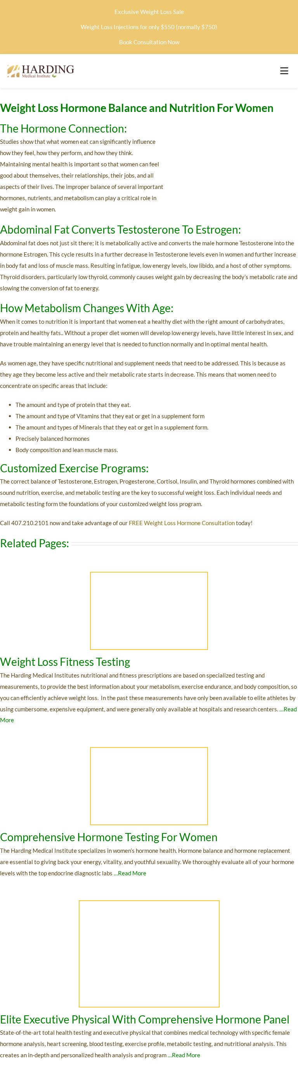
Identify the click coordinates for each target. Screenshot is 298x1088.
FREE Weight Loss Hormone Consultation (182, 522)
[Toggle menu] (284, 71)
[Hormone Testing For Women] (149, 750)
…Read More (130, 873)
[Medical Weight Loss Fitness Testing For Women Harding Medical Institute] (149, 575)
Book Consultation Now (149, 41)
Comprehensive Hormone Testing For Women (109, 837)
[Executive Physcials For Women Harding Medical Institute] (149, 903)
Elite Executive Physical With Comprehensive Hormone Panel (145, 1019)
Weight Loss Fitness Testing (65, 661)
